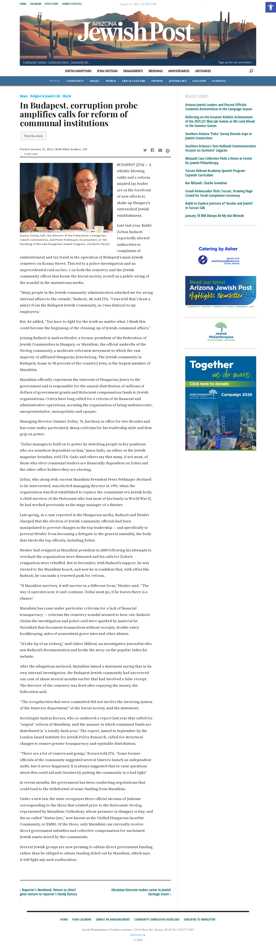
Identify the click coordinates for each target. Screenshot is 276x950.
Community (75, 81)
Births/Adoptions (78, 71)
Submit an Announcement (113, 919)
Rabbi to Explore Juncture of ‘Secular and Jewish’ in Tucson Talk (219, 205)
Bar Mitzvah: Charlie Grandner (206, 183)
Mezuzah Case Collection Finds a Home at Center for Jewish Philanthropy (218, 160)
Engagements (133, 71)
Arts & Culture (133, 81)
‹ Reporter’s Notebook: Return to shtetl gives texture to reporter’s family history (48, 892)
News (24, 96)
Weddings (156, 71)
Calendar (35, 4)
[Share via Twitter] (145, 151)
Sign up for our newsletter (235, 62)
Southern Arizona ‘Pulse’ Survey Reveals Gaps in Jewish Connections (218, 136)
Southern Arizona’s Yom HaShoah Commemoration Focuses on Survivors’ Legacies (220, 148)
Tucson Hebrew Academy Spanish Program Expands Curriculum (215, 173)
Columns (199, 81)
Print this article (33, 136)
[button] (270, 7)
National (219, 81)
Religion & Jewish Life (45, 96)
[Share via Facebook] (153, 151)
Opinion (157, 81)
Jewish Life (178, 81)
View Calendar (81, 919)
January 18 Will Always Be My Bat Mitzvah (214, 216)
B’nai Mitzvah (107, 71)
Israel (95, 81)
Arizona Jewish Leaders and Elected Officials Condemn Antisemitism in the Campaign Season (218, 107)
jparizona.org (137, 934)
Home (23, 4)
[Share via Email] (160, 151)
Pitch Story (51, 4)
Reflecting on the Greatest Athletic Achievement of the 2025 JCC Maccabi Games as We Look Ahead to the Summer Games (220, 121)
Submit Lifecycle (72, 4)
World (111, 81)
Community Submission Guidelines (156, 919)
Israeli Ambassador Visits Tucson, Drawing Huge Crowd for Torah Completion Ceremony (219, 193)
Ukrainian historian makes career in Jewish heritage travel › (141, 892)
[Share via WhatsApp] (167, 151)
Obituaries (203, 71)
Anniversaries (179, 71)
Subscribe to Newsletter (199, 919)
